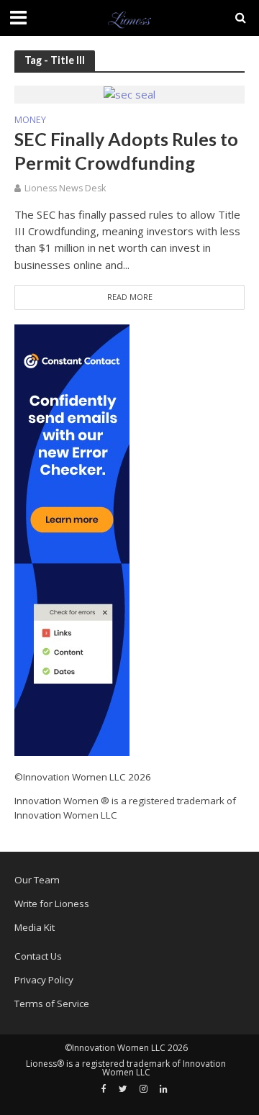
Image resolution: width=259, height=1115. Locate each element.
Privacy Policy (43, 979)
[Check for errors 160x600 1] (72, 539)
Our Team (37, 879)
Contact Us (38, 956)
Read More (130, 297)
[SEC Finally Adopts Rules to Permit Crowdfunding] (129, 93)
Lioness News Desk (65, 188)
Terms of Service (51, 1003)
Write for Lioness (51, 903)
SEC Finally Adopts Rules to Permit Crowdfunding (126, 150)
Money (30, 121)
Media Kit (34, 927)
